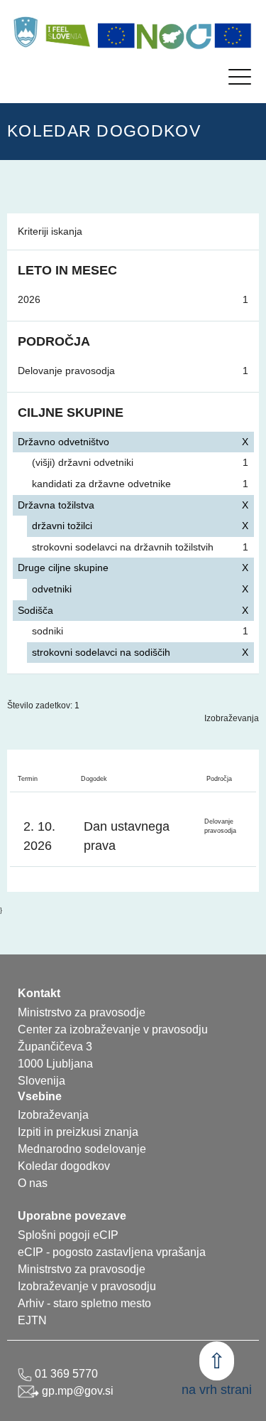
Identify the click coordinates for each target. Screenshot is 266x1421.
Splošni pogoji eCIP (68, 1235)
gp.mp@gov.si (76, 1391)
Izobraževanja (231, 718)
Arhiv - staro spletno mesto (84, 1303)
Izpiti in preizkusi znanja (78, 1132)
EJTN (32, 1320)
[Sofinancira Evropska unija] (116, 35)
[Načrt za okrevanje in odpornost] (174, 35)
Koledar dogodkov (64, 1166)
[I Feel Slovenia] (67, 32)
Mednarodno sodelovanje (82, 1149)
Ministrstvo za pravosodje (81, 1269)
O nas (33, 1183)
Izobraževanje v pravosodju (87, 1286)
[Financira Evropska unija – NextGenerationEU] (233, 35)
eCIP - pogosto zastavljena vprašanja (112, 1252)
